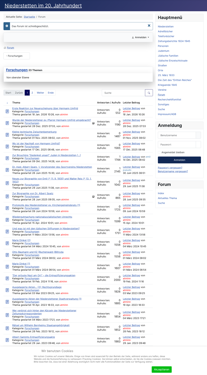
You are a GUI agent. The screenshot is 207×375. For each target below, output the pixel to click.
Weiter (40, 92)
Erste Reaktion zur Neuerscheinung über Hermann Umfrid (45, 108)
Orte (160, 70)
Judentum (163, 50)
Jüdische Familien (168, 55)
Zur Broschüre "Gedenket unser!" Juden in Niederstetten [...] (46, 155)
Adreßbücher (165, 31)
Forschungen (17, 70)
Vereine (162, 89)
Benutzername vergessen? (173, 171)
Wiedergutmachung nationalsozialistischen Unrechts (42, 216)
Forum (161, 94)
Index (161, 193)
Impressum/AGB (167, 114)
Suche (161, 109)
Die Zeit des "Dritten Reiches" (175, 80)
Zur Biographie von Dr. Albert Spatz (32, 193)
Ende (51, 92)
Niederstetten (166, 26)
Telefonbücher (166, 36)
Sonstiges (163, 104)
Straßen (162, 65)
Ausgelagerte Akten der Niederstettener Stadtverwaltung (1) (47, 298)
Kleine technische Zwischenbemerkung (34, 131)
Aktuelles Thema (167, 198)
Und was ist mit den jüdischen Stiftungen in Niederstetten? (46, 228)
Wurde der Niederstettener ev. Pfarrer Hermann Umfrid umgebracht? (51, 120)
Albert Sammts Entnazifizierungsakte (33, 336)
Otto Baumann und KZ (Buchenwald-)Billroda (37, 251)
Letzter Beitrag (131, 108)
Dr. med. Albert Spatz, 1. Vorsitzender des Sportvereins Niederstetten (52, 166)
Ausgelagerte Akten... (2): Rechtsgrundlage (37, 287)
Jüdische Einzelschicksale (172, 60)
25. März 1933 (166, 75)
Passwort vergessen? (170, 167)
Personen (163, 45)
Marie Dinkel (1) (21, 263)
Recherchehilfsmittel (169, 99)
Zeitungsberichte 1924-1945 (174, 41)
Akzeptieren (161, 369)
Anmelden (179, 159)
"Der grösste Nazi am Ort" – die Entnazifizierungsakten (43, 275)
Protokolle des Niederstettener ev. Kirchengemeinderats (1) (46, 205)
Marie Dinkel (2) (21, 240)
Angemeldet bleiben (173, 152)
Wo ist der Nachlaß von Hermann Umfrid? (36, 143)
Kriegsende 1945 (167, 84)
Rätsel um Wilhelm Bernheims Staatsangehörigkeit (41, 325)
